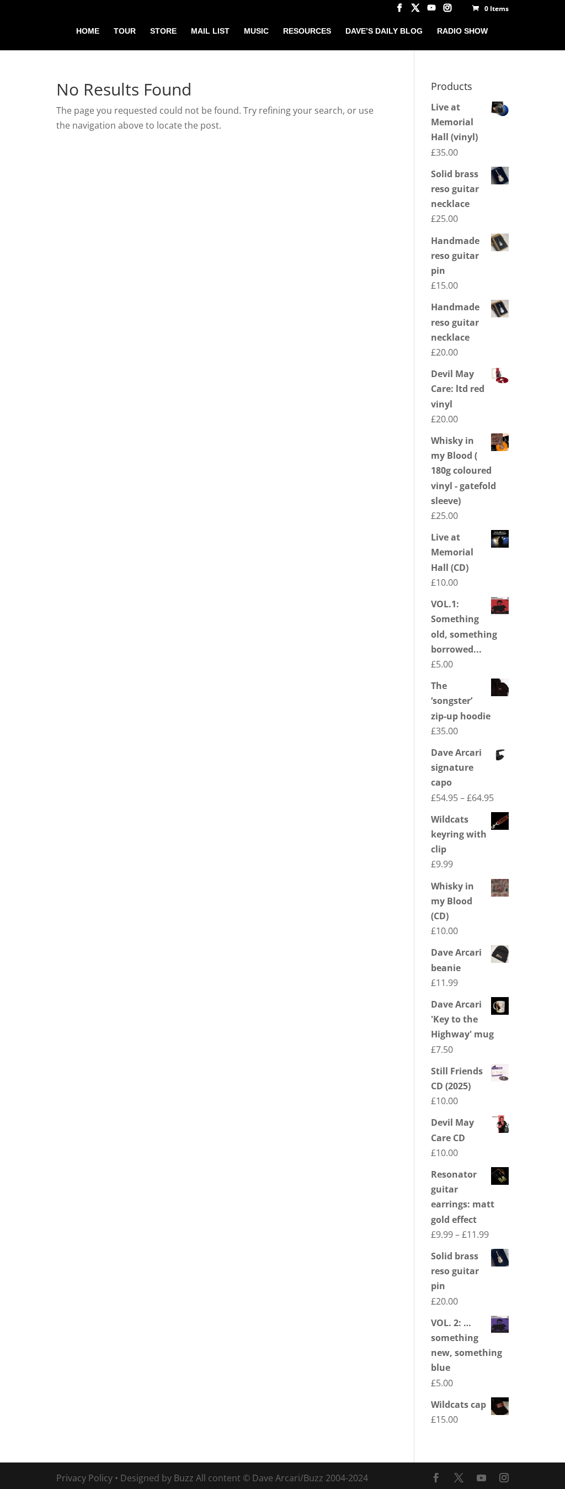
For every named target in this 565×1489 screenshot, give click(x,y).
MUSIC (256, 31)
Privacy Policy (84, 1478)
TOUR (125, 31)
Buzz (184, 1478)
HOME (87, 31)
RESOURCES (307, 31)
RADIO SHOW (462, 31)
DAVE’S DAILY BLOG (384, 31)
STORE (163, 31)
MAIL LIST (210, 31)
